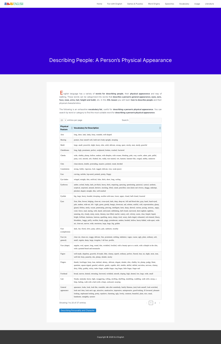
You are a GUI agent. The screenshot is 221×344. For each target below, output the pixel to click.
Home (99, 4)
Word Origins (154, 4)
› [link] (159, 303)
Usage (197, 4)
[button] (71, 127)
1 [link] (150, 303)
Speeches (169, 4)
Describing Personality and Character (78, 310)
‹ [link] (146, 303)
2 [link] (155, 303)
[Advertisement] (110, 38)
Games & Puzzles (135, 4)
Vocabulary (184, 4)
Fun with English (114, 4)
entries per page (74, 120)
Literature (209, 4)
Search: (125, 120)
